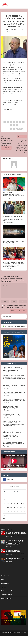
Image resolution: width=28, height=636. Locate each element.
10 (8, 504)
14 (21, 504)
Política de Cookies (6, 598)
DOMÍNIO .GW (6, 469)
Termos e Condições (6, 594)
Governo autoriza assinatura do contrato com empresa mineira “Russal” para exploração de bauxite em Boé (13, 218)
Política (9, 32)
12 (14, 504)
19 (14, 507)
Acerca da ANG (5, 583)
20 (17, 507)
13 (17, 504)
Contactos (4, 587)
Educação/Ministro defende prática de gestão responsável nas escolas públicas (14, 399)
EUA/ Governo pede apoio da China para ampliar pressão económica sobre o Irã (14, 393)
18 (11, 507)
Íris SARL (10, 632)
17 (8, 507)
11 (11, 504)
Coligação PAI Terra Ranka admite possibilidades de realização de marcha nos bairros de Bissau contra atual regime (13, 195)
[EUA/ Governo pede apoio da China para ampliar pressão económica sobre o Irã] (3, 559)
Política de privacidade (7, 591)
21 (21, 507)
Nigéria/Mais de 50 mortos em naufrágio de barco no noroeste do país (14, 415)
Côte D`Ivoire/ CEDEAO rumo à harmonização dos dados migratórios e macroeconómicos (14, 385)
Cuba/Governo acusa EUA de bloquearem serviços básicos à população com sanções (11, 407)
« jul (4, 518)
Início (2, 579)
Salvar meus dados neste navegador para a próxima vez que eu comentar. (13, 306)
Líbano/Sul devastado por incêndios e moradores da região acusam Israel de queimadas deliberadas (13, 443)
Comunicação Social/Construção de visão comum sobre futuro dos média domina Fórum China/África (13, 369)
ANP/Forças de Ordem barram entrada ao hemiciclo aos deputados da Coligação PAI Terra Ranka (13, 241)
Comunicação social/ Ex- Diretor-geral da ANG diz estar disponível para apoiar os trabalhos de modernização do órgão (14, 377)
